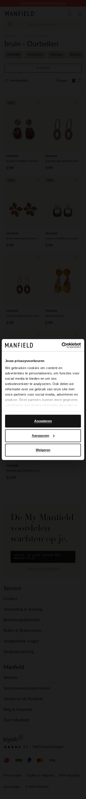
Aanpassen (40, 435)
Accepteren (43, 421)
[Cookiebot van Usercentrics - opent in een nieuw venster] (62, 345)
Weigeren (43, 450)
